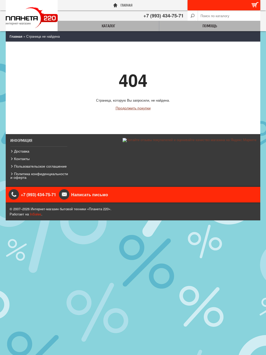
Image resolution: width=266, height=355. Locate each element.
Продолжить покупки (133, 107)
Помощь (210, 26)
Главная (16, 36)
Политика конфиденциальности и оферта (39, 175)
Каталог (108, 26)
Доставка (21, 151)
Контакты (22, 158)
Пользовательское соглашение (40, 166)
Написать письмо (89, 195)
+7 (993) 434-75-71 (163, 15)
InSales (35, 214)
